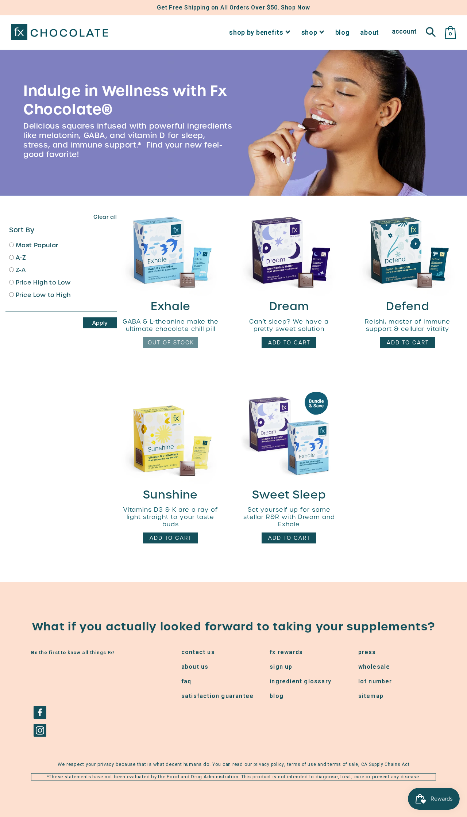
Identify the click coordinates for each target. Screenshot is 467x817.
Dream (289, 306)
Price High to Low (42, 283)
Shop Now (295, 7)
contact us (198, 652)
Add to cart (289, 342)
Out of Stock (171, 342)
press (367, 652)
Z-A (20, 270)
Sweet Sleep (289, 494)
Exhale (170, 306)
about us (195, 666)
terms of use (301, 764)
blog (342, 32)
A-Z (20, 258)
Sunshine (170, 494)
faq (186, 681)
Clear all (104, 217)
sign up (281, 666)
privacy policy (269, 764)
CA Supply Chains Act (385, 764)
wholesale (374, 666)
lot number (375, 681)
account (404, 31)
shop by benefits (256, 32)
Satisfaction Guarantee (217, 695)
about (369, 32)
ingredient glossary (300, 681)
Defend (407, 306)
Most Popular (36, 246)
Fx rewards (286, 652)
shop (309, 32)
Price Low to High (42, 295)
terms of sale (343, 764)
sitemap (370, 695)
